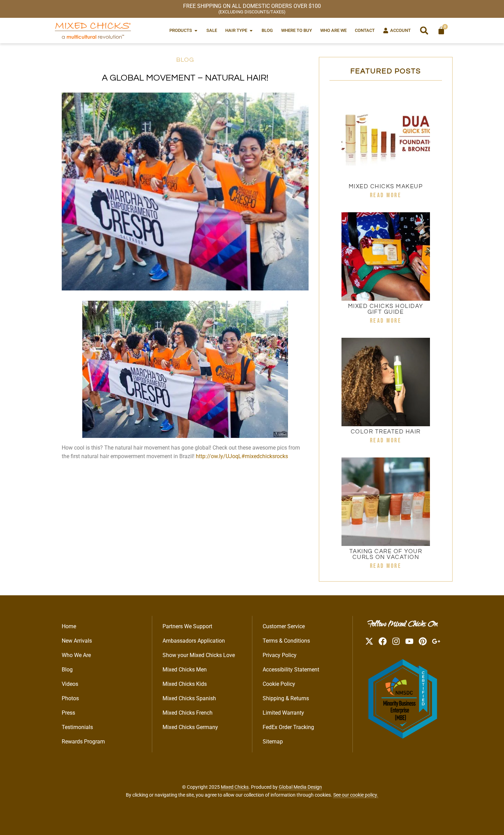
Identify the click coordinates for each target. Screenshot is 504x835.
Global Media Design (300, 787)
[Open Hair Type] (251, 30)
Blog (185, 60)
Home (69, 626)
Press (68, 712)
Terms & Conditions (286, 640)
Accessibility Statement (291, 669)
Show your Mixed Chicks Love (199, 655)
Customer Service (284, 626)
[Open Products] (196, 30)
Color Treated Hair (386, 432)
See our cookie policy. (355, 795)
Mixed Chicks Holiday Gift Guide (385, 309)
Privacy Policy (280, 655)
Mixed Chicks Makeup (386, 186)
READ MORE (385, 195)
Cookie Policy (279, 684)
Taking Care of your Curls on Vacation (385, 554)
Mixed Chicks (235, 787)
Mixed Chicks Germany (190, 727)
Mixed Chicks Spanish (189, 698)
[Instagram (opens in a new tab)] (396, 641)
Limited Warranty (283, 712)
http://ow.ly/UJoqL (218, 456)
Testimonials (77, 727)
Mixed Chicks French (188, 712)
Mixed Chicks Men (185, 669)
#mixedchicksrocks (264, 456)
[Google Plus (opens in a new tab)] (436, 641)
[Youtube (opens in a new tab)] (409, 641)
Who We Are (76, 655)
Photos (70, 698)
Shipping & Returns (286, 698)
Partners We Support (187, 626)
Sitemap (273, 741)
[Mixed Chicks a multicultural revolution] (93, 30)
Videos (70, 684)
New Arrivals (77, 640)
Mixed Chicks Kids (185, 684)
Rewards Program (83, 741)
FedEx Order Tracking (288, 727)
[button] (424, 30)
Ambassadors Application (194, 640)
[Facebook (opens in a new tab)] (383, 641)
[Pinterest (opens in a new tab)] (423, 641)
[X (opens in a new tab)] (369, 641)
